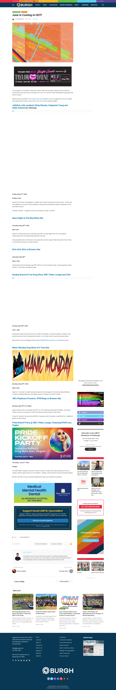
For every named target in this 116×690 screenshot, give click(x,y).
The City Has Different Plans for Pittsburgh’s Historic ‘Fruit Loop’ (82, 473)
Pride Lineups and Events (35, 99)
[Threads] (103, 1)
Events (24, 11)
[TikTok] (101, 1)
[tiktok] (90, 423)
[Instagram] (96, 1)
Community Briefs (25, 537)
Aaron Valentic (20, 19)
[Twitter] (94, 1)
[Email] (71, 544)
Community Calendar (90, 540)
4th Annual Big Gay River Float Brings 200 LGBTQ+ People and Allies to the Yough (21, 613)
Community (16, 11)
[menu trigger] (14, 5)
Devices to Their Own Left (97, 572)
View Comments (64, 581)
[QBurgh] (24, 5)
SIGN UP (90, 449)
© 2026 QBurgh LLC (51, 688)
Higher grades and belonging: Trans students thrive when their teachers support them (96, 492)
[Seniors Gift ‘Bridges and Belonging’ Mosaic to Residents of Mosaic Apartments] (93, 602)
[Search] (103, 5)
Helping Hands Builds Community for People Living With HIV (96, 473)
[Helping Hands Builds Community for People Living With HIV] (97, 465)
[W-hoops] (83, 566)
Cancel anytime (45, 526)
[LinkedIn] (97, 1)
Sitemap (67, 688)
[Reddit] (66, 544)
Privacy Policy (60, 688)
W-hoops (79, 572)
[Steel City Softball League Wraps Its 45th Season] (46, 602)
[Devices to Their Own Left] (97, 566)
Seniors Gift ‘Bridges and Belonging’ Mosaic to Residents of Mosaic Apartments (93, 613)
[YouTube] (99, 1)
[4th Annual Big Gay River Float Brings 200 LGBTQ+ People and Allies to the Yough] (22, 602)
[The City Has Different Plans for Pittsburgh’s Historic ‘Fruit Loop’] (83, 465)
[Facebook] (92, 1)
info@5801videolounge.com (47, 340)
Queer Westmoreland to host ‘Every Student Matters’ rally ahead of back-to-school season (69, 613)
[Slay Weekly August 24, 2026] (83, 482)
